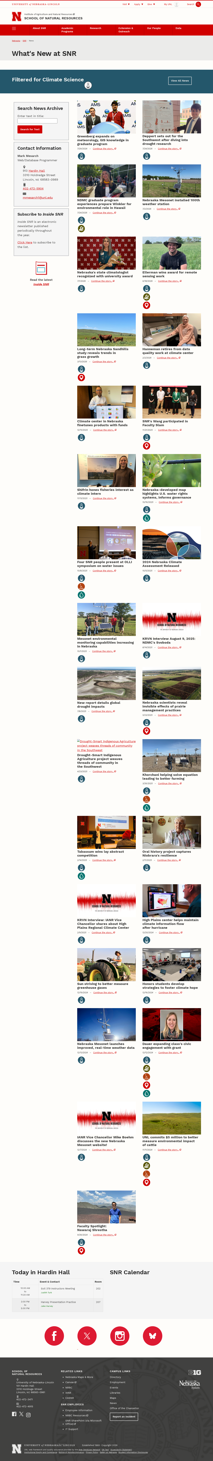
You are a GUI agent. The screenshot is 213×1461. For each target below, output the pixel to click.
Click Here (24, 242)
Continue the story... (103, 148)
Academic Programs (67, 30)
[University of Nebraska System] (190, 1384)
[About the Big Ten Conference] (195, 1372)
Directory (115, 1377)
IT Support (71, 1429)
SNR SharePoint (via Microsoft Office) (83, 1422)
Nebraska (16, 41)
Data (178, 28)
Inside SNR (41, 284)
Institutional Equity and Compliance (40, 1452)
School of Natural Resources (53, 18)
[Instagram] (28, 1415)
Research (95, 28)
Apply (137, 4)
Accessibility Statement (121, 1450)
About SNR (39, 28)
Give (149, 4)
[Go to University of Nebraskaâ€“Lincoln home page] (16, 1448)
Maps (113, 1397)
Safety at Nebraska (108, 1452)
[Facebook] (14, 1414)
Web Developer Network (89, 1450)
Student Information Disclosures (133, 1452)
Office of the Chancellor (124, 1408)
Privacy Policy (92, 1452)
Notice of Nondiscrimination (71, 1452)
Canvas (69, 1382)
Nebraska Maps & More (79, 1377)
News (113, 1403)
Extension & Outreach (125, 30)
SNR (24, 41)
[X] (21, 1414)
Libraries (115, 1392)
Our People (154, 28)
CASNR (69, 1397)
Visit (124, 4)
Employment (117, 1382)
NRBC (68, 1387)
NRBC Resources (75, 1415)
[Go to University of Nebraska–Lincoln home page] (16, 16)
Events (114, 1387)
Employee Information (78, 1410)
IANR (68, 1392)
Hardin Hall (37, 170)
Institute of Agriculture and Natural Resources (48, 14)
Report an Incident (124, 1416)
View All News (180, 80)
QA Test (105, 1450)
